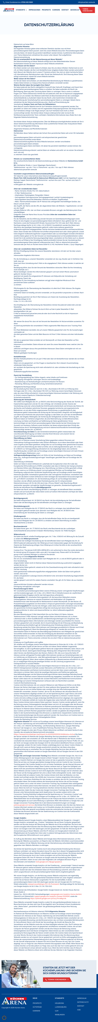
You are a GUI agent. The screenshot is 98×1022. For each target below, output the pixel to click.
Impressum (81, 998)
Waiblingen (60, 1015)
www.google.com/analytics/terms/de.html (65, 894)
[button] (4, 1018)
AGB (78, 1010)
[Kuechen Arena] (14, 1000)
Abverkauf (75, 10)
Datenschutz (83, 1002)
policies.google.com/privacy (24, 805)
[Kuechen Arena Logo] (8, 9)
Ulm (56, 1011)
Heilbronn (59, 1003)
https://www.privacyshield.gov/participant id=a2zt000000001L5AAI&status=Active (44, 734)
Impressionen (34, 10)
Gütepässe (37, 1007)
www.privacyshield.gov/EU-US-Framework (43, 884)
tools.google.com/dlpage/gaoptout (49, 862)
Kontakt (65, 10)
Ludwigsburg (61, 1007)
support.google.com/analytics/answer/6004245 (52, 896)
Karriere (56, 10)
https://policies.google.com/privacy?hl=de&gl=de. (48, 898)
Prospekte (46, 10)
